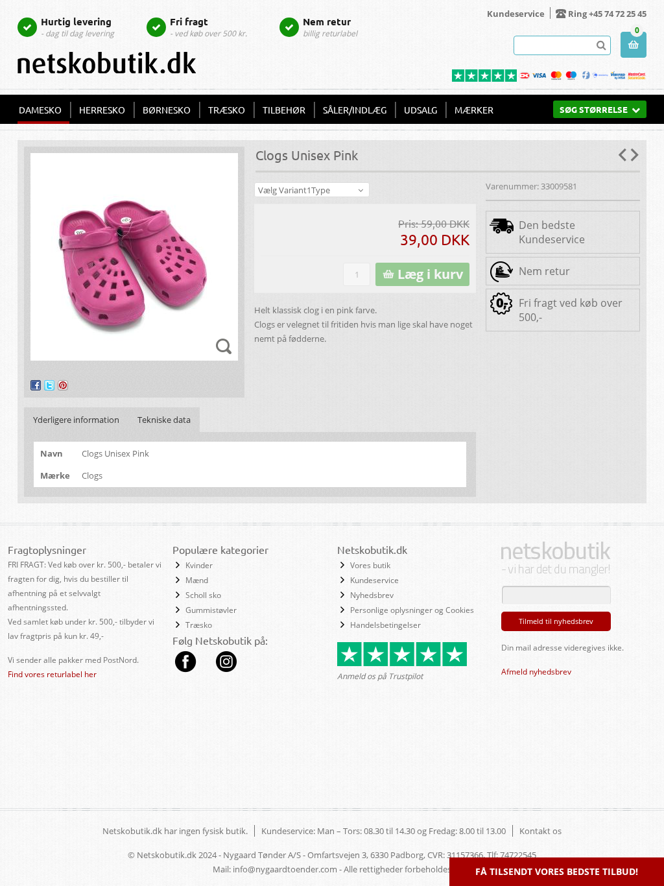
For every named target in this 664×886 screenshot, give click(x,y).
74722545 (518, 855)
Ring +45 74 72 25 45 (607, 13)
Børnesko (167, 109)
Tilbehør (284, 109)
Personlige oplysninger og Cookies (412, 610)
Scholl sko (203, 595)
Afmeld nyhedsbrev (536, 671)
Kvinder (199, 565)
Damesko (40, 109)
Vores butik (370, 565)
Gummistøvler (211, 610)
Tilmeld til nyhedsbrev (556, 621)
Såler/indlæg (354, 109)
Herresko (102, 109)
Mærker (474, 109)
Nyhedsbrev (372, 595)
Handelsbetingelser (385, 624)
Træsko (226, 109)
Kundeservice (516, 13)
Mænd (196, 580)
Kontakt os (540, 831)
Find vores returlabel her (52, 674)
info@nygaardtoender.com (285, 869)
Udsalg (420, 109)
